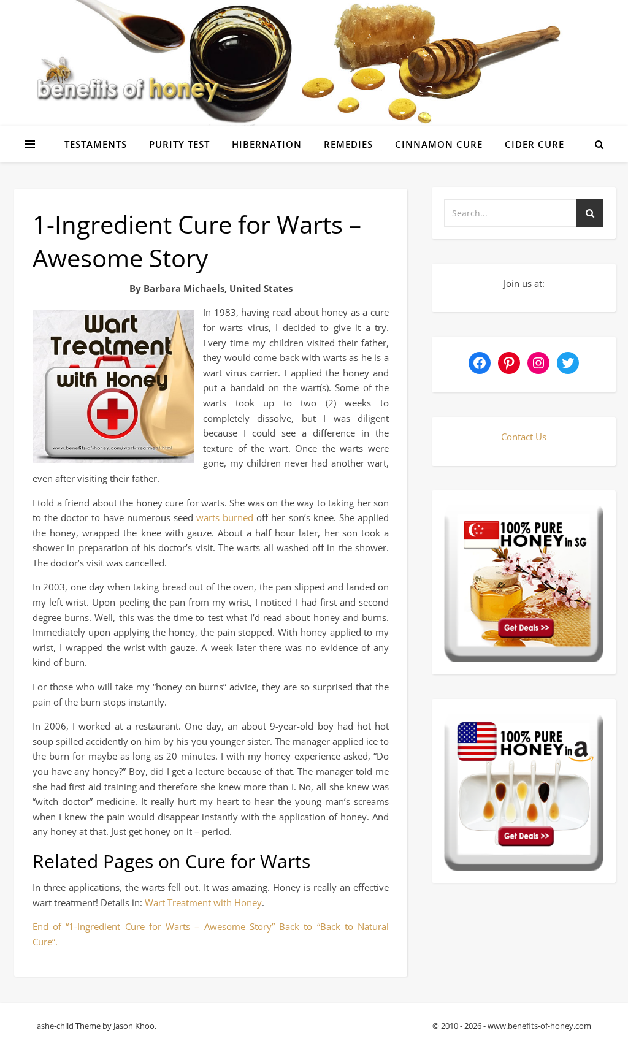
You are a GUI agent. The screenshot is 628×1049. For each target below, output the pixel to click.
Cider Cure (534, 144)
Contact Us (523, 436)
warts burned (224, 517)
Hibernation (267, 144)
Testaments (95, 144)
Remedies (348, 144)
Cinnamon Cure (439, 144)
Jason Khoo (134, 1025)
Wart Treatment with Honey (203, 902)
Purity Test (179, 144)
